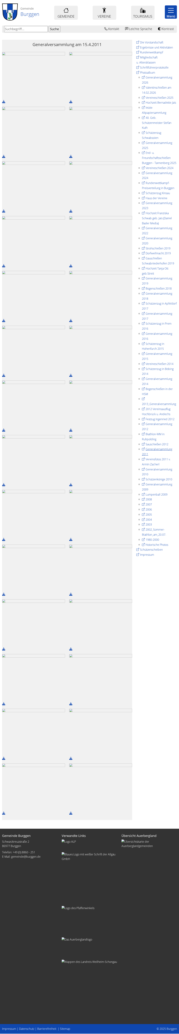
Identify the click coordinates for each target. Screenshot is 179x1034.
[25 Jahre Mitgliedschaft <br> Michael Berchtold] (33, 184)
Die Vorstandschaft (151, 42)
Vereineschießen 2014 (159, 364)
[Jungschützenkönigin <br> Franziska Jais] (33, 349)
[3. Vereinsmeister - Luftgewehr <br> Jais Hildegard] (33, 677)
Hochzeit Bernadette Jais (161, 102)
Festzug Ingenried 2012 (160, 419)
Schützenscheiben (151, 550)
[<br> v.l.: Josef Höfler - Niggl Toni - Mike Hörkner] (100, 349)
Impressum (147, 555)
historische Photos (157, 545)
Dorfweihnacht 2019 (158, 253)
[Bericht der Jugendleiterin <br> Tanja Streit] (33, 130)
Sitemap (65, 1029)
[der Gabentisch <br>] (33, 294)
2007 (149, 504)
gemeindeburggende (26, 857)
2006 (149, 509)
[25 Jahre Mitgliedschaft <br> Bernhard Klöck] (100, 130)
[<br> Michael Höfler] (33, 732)
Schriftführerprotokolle (154, 67)
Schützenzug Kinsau (158, 193)
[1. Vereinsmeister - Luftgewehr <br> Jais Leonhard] (33, 622)
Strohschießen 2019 (158, 248)
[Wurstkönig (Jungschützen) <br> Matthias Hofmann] (100, 458)
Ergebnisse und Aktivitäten (156, 47)
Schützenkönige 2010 (159, 479)
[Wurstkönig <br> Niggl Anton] (100, 513)
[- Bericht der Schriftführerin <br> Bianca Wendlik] (100, 75)
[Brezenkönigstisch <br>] (100, 677)
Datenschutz (26, 1029)
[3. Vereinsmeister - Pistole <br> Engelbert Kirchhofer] (100, 568)
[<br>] (33, 75)
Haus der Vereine (156, 198)
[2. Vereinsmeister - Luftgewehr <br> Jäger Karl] (100, 622)
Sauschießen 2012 (157, 444)
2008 (149, 499)
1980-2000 (152, 540)
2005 (149, 514)
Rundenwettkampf (151, 52)
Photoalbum (147, 72)
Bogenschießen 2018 (159, 288)
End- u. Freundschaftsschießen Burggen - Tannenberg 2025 (159, 158)
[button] (171, 12)
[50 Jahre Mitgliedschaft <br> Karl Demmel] (100, 184)
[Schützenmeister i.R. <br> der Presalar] (100, 787)
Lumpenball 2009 (156, 494)
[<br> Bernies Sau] (33, 787)
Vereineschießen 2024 (159, 168)
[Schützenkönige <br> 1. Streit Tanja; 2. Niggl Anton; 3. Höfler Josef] (33, 404)
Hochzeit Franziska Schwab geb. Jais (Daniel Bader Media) (157, 218)
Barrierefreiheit (47, 1029)
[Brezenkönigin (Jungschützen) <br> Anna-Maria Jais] (100, 294)
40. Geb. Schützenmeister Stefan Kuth (156, 123)
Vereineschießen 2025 (159, 98)
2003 (149, 524)
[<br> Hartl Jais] (100, 732)
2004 (149, 520)
